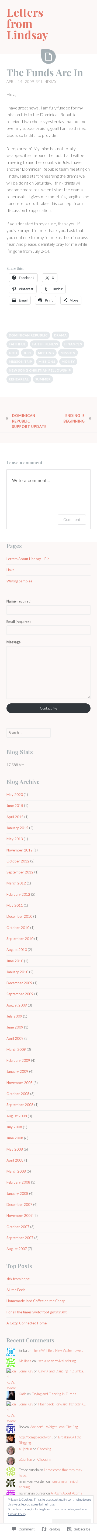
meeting (46, 353)
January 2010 (17, 972)
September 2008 (19, 1105)
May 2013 (14, 839)
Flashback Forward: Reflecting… (62, 1404)
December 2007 (19, 1204)
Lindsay (49, 81)
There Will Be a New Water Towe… (57, 1350)
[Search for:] (28, 732)
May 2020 (14, 794)
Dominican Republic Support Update (29, 421)
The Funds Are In (44, 72)
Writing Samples (19, 581)
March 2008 (16, 1171)
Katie (22, 1394)
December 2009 (19, 983)
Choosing (44, 1449)
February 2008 (18, 1182)
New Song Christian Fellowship (40, 370)
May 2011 (14, 905)
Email (18, 621)
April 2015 (14, 817)
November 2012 (19, 850)
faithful (17, 344)
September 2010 (19, 939)
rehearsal (19, 379)
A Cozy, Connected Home (26, 1323)
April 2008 (14, 1160)
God (13, 353)
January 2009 (17, 1071)
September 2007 (19, 1238)
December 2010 (19, 916)
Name (19, 601)
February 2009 (18, 1060)
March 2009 (16, 1049)
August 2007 (16, 1249)
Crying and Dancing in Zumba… (61, 1371)
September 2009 (19, 994)
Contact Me (48, 708)
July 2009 (14, 1016)
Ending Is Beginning (74, 418)
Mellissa (25, 1361)
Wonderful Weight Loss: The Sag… (55, 1427)
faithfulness (45, 344)
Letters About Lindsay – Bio (28, 559)
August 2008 (16, 1116)
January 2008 (17, 1193)
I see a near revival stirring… (57, 1361)
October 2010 (17, 928)
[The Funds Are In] (48, 56)
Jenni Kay (26, 1371)
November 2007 (19, 1215)
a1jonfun (25, 1449)
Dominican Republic (28, 335)
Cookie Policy (17, 1514)
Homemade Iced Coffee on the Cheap (35, 1301)
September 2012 (19, 872)
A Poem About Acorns (66, 1493)
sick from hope (18, 1279)
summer (43, 379)
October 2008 (17, 1094)
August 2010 (16, 950)
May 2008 (14, 1149)
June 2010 (14, 961)
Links (10, 570)
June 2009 (14, 1027)
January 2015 (17, 828)
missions (47, 361)
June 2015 (14, 805)
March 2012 (16, 883)
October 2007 (17, 1227)
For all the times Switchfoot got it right (36, 1312)
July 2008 (14, 1127)
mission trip (20, 361)
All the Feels (15, 1290)
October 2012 (17, 861)
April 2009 (14, 1038)
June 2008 (14, 1138)
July (27, 353)
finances (73, 344)
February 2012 (18, 894)
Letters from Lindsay (27, 23)
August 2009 (16, 1005)
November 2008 (19, 1083)
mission (68, 353)
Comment (71, 519)
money (68, 361)
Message (13, 642)
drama (60, 335)
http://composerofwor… (36, 1437)
